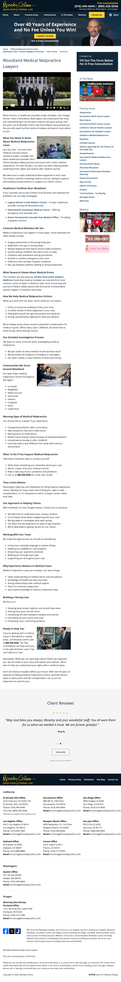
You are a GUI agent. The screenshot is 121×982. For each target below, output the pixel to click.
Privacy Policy (74, 779)
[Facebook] (6, 931)
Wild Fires (84, 201)
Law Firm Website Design (103, 974)
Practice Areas (31, 15)
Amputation (85, 112)
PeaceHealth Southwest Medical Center (29, 209)
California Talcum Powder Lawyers (96, 127)
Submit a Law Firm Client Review (60, 761)
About (16, 15)
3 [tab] (64, 743)
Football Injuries (87, 143)
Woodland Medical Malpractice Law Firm (19, 6)
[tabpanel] (60, 722)
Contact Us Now (45, 36)
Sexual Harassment (89, 178)
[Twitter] (12, 931)
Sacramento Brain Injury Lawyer (95, 124)
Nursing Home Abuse (89, 163)
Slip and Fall (85, 182)
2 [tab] (60, 743)
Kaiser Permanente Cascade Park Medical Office (33, 217)
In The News (67, 15)
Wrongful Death (87, 197)
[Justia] (18, 931)
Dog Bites (84, 139)
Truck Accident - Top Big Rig (92, 193)
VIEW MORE (60, 752)
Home (5, 15)
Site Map (101, 779)
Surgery (83, 189)
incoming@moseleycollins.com (65, 810)
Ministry (82, 15)
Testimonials (50, 15)
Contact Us (97, 15)
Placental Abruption (89, 167)
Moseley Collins (26, 974)
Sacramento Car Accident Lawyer (95, 131)
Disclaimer (89, 779)
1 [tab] (57, 743)
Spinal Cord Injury (88, 185)
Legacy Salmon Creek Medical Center (27, 202)
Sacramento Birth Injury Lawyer (95, 116)
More (116, 15)
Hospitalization (87, 153)
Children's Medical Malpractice (94, 135)
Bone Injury (85, 120)
